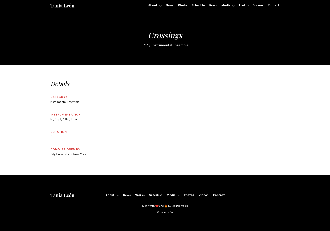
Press (213, 5)
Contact (274, 5)
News (169, 5)
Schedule (198, 5)
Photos (244, 5)
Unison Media (180, 206)
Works (182, 5)
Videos (258, 5)
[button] (154, 6)
